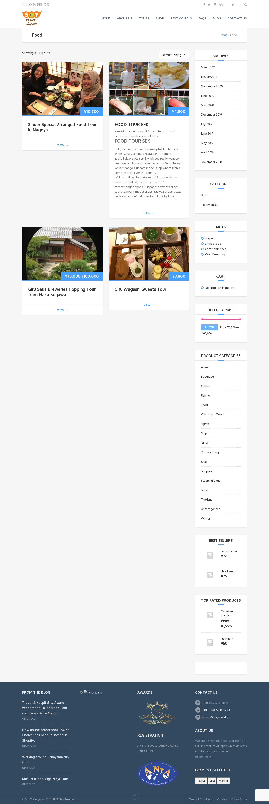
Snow (205, 490)
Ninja (204, 433)
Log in (209, 238)
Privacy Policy (239, 799)
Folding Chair (229, 551)
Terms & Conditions (201, 799)
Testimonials (181, 18)
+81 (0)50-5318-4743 (216, 710)
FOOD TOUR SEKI (132, 124)
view (60, 145)
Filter (209, 327)
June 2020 (207, 96)
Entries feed (213, 243)
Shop (160, 18)
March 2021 (208, 67)
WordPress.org (215, 254)
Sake (204, 462)
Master (223, 781)
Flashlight (227, 638)
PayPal (201, 781)
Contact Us (237, 18)
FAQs (202, 18)
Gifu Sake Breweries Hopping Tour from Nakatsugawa (62, 291)
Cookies (222, 799)
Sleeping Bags (210, 480)
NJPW (205, 443)
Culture (206, 386)
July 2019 (206, 124)
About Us (124, 18)
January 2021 (209, 77)
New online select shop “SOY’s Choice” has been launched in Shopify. (45, 735)
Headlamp (228, 571)
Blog (217, 18)
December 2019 (211, 114)
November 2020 (212, 86)
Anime (205, 367)
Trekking (206, 499)
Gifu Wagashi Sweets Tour (140, 289)
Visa (212, 781)
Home (106, 18)
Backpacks (208, 376)
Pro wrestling (210, 452)
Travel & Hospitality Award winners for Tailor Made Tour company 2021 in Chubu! (44, 708)
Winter (205, 518)
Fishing (205, 395)
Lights (205, 424)
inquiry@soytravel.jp (215, 717)
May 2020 (207, 105)
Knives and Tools (212, 414)
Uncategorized (211, 509)
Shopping (207, 471)
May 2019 (207, 143)
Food (204, 405)
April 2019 (207, 152)
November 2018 (211, 162)
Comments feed (216, 249)
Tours (144, 18)
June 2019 (207, 133)
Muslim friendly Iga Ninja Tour (45, 779)
